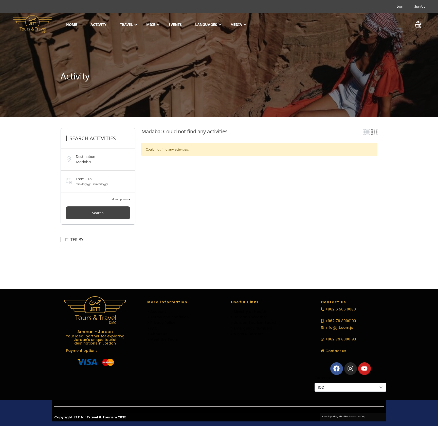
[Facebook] (336, 368)
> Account (156, 311)
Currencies (324, 377)
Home (71, 24)
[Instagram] (350, 368)
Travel (126, 24)
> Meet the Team (162, 339)
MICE (150, 24)
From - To (84, 178)
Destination (85, 156)
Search (98, 212)
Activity (98, 24)
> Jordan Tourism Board (253, 322)
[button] (418, 24)
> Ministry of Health (248, 311)
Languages (206, 24)
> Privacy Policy (161, 322)
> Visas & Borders (247, 333)
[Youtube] (364, 368)
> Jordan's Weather (249, 317)
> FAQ (152, 328)
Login (400, 6)
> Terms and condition (168, 317)
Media (236, 24)
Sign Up (419, 6)
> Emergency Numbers (251, 328)
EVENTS (175, 24)
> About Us (157, 333)
